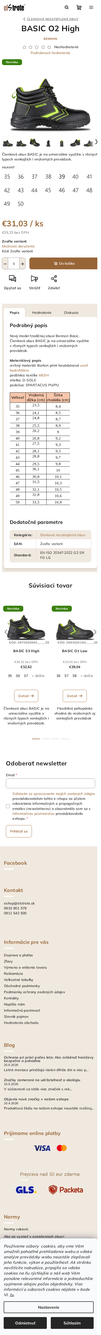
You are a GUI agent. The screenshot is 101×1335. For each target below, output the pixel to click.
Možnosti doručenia (18, 246)
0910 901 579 (15, 908)
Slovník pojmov (16, 1016)
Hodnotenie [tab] (41, 312)
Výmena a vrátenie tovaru (25, 967)
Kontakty (11, 998)
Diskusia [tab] (71, 312)
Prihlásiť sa (19, 831)
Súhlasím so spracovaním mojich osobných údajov (54, 793)
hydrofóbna (19, 370)
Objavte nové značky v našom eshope (36, 1099)
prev (6, 632)
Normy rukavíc (16, 1229)
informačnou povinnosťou (33, 813)
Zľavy (8, 961)
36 (18, 676)
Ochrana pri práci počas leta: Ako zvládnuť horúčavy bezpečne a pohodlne (49, 1059)
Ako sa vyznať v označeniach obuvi (34, 1236)
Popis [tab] (14, 312)
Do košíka (67, 263)
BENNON (50, 39)
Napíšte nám (14, 1004)
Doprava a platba (18, 955)
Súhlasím (72, 1323)
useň (84, 365)
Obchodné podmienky (22, 986)
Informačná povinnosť (22, 1010)
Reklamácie (13, 973)
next (95, 632)
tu (12, 1294)
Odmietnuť (25, 1323)
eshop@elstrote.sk (19, 903)
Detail (23, 696)
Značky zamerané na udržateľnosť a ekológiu (42, 1080)
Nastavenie (48, 1307)
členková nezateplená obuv (62, 535)
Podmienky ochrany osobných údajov (34, 992)
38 (74, 676)
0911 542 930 (15, 913)
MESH (44, 375)
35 (10, 676)
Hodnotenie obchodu (21, 1022)
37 (26, 676)
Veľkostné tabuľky (18, 979)
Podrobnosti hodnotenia (50, 53)
